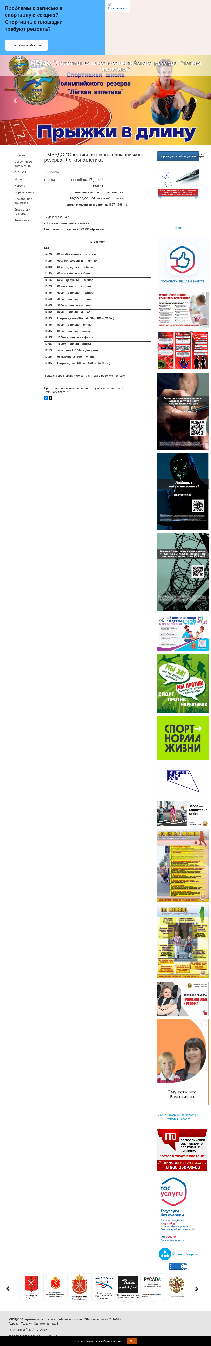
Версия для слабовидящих (178, 156)
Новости (20, 185)
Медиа (18, 179)
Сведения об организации (23, 163)
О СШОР (20, 172)
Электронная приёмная (23, 200)
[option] (31, 1288)
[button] (16, 100)
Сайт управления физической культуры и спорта (178, 1116)
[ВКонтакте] (46, 398)
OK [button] (132, 1341)
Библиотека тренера (22, 211)
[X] (50, 398)
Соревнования (24, 192)
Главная (20, 155)
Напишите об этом (26, 45)
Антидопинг (22, 220)
